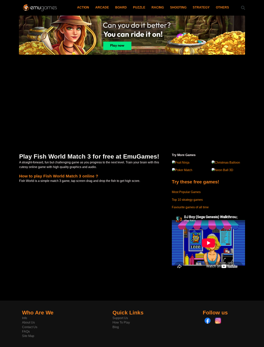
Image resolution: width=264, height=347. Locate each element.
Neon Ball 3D (224, 170)
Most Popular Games (186, 192)
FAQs (26, 331)
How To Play (121, 322)
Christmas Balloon (227, 162)
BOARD (121, 7)
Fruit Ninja (182, 162)
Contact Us (29, 327)
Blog (115, 327)
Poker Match (183, 170)
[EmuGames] (40, 6)
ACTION (83, 7)
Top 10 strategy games (187, 199)
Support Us (120, 318)
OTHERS (222, 7)
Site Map (28, 336)
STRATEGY (201, 7)
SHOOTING (178, 7)
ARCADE (102, 7)
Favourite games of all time (190, 207)
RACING (158, 7)
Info (24, 318)
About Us (28, 322)
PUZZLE (139, 7)
